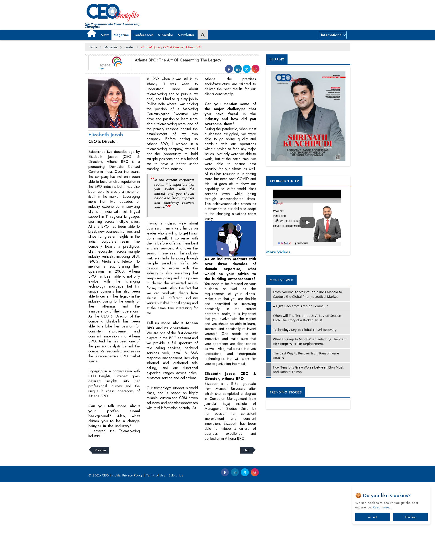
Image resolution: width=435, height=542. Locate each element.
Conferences (143, 34)
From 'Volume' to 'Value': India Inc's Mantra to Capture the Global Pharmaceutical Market (307, 294)
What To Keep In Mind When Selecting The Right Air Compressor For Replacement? (310, 341)
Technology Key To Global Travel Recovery (304, 329)
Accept (372, 517)
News (105, 34)
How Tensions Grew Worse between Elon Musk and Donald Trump (308, 369)
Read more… (382, 507)
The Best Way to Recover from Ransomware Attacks (306, 355)
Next (246, 450)
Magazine (121, 34)
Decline (410, 517)
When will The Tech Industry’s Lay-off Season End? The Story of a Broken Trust (307, 317)
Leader (129, 47)
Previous (100, 450)
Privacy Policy (132, 475)
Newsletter (186, 34)
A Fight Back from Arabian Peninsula (300, 306)
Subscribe (165, 34)
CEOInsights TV (284, 180)
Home (93, 47)
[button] (91, 33)
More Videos (278, 252)
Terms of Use (155, 475)
